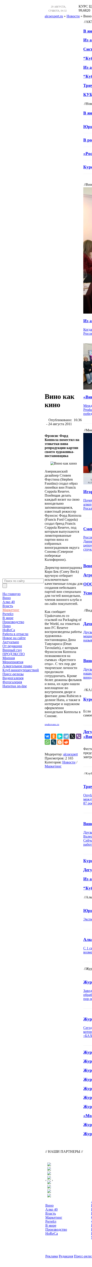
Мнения (8, 658)
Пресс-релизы (13, 674)
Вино (6, 598)
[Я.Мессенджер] (60, 736)
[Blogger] (60, 742)
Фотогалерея (12, 682)
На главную (11, 594)
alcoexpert (70, 754)
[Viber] (78, 736)
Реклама (51, 1256)
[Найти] (4, 585)
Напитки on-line (14, 686)
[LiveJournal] (53, 742)
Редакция (66, 1256)
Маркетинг (10, 610)
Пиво (6, 626)
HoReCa (8, 630)
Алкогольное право (17, 666)
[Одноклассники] (53, 736)
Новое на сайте (14, 638)
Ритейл (7, 614)
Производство (13, 622)
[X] (72, 736)
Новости (68, 762)
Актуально (10, 642)
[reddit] (66, 742)
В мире (7, 618)
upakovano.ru (52, 724)
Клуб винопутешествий (20, 670)
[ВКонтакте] (47, 736)
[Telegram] (66, 736)
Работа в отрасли (15, 634)
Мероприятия (12, 662)
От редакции (12, 646)
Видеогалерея (12, 678)
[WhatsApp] (47, 742)
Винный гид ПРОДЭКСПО (13, 652)
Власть (7, 606)
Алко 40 (8, 602)
